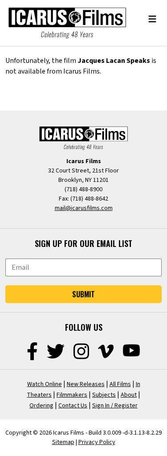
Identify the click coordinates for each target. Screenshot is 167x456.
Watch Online (44, 384)
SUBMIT (83, 294)
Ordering (41, 405)
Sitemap (63, 442)
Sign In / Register (115, 405)
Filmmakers (72, 394)
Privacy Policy (96, 442)
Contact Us (72, 405)
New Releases (86, 384)
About (129, 394)
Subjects (104, 394)
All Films (120, 384)
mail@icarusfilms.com (84, 208)
